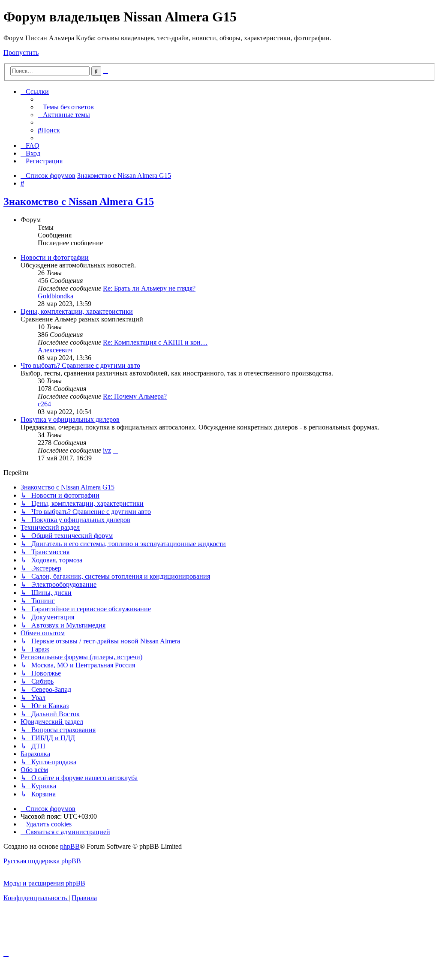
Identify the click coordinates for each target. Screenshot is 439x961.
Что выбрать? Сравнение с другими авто (80, 365)
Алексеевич (55, 350)
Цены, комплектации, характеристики (77, 311)
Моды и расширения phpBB (44, 883)
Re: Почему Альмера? (135, 396)
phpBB (70, 846)
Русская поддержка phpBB (42, 861)
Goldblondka (55, 296)
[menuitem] (66, 107)
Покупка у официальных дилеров (70, 419)
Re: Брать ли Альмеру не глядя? (149, 288)
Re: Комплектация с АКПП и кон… (155, 342)
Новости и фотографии (55, 257)
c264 (44, 404)
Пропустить (21, 52)
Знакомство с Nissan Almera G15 (78, 201)
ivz (107, 450)
